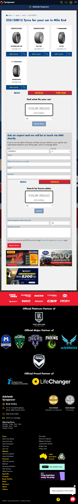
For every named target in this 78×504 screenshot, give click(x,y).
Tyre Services (6, 469)
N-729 (61, 46)
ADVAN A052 (16, 79)
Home (10, 15)
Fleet (4, 481)
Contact (5, 476)
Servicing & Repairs (8, 466)
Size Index (42, 436)
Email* (9, 168)
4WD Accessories (8, 461)
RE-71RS (39, 46)
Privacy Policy (45, 240)
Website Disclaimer (45, 441)
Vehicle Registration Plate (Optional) (19, 220)
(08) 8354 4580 (12, 414)
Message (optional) (13, 227)
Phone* (18, 161)
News (4, 487)
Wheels (5, 451)
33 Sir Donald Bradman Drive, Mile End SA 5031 (15, 409)
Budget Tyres (43, 446)
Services (5, 459)
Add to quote (14, 54)
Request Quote (14, 245)
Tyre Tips (5, 449)
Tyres (4, 436)
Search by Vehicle (8, 439)
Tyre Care (5, 446)
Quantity (53, 149)
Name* (9, 155)
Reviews (5, 484)
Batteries (5, 464)
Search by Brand (7, 444)
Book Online (7, 479)
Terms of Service (58, 240)
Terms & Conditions (45, 439)
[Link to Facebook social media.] (58, 499)
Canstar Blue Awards (45, 444)
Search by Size (7, 441)
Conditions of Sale (25, 501)
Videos (5, 489)
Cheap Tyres (43, 449)
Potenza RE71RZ (16, 46)
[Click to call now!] (61, 2)
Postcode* (10, 174)
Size (8, 149)
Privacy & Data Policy (13, 501)
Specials (5, 474)
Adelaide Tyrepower (40, 7)
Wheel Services (7, 471)
